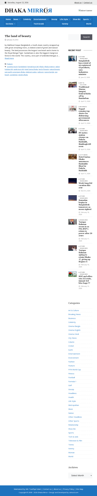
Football (71, 377)
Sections (9, 24)
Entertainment (40, 19)
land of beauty (44, 69)
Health (71, 397)
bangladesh (22, 67)
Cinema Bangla (74, 326)
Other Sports (73, 421)
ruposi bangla (49, 72)
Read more (9, 58)
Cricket (71, 346)
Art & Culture (83, 84)
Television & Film (75, 440)
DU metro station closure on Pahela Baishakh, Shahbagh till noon (85, 139)
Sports (86, 19)
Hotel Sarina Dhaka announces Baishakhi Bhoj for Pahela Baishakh (84, 164)
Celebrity (27, 19)
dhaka (41, 67)
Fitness (71, 373)
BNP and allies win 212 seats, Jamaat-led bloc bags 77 (85, 279)
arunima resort (12, 67)
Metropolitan (73, 405)
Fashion (71, 361)
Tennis (71, 444)
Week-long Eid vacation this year (85, 185)
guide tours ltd (18, 69)
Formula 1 (72, 381)
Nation (71, 413)
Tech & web (39, 24)
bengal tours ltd (33, 67)
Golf (70, 385)
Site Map (79, 489)
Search (86, 37)
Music (70, 409)
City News (84, 155)
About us (78, 2)
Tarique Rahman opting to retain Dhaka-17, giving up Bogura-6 (85, 256)
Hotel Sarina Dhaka (31, 69)
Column (71, 342)
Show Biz (76, 19)
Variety (65, 24)
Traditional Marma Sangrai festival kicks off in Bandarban (85, 92)
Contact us (88, 2)
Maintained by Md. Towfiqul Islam (27, 489)
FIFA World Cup (74, 369)
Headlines (84, 220)
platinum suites (31, 72)
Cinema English (74, 330)
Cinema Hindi (73, 334)
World (88, 24)
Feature (10, 64)
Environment (73, 358)
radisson (40, 72)
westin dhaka (23, 75)
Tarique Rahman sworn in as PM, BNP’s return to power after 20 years (85, 229)
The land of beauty (18, 36)
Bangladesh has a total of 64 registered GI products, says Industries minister (85, 67)
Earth (70, 350)
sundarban (14, 75)
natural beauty (55, 69)
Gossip (54, 19)
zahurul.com (73, 492)
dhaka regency (49, 67)
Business (83, 106)
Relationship (73, 425)
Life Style (64, 19)
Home (8, 19)
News (15, 19)
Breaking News (74, 314)
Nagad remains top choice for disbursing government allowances (84, 114)
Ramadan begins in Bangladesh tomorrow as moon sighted (85, 205)
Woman (71, 452)
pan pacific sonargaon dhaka (15, 72)
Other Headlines (84, 58)
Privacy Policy (68, 489)
